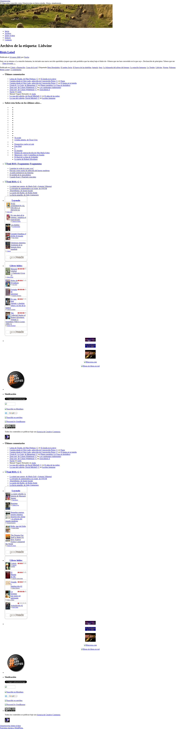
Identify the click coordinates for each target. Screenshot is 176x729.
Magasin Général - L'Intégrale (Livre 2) (18, 272)
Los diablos (15, 225)
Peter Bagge (15, 500)
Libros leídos (16, 265)
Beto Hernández (53, 67)
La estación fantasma (138, 67)
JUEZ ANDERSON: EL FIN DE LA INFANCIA (18, 207)
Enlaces (8, 38)
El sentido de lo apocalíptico (20, 175)
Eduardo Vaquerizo (16, 295)
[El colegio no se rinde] (90, 347)
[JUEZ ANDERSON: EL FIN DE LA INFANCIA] (8, 208)
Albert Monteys (16, 588)
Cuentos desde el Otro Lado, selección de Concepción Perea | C (34, 81)
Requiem (14, 503)
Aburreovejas (5, 1)
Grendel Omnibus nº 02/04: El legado (18, 235)
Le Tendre (151, 67)
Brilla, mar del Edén (18, 526)
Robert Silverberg (11, 325)
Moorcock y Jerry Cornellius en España (29, 155)
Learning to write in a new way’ (22, 168)
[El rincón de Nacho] (90, 341)
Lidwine (159, 67)
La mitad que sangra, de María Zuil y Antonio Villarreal (31, 186)
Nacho (26, 57)
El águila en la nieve (48, 79)
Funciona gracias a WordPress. (11, 728)
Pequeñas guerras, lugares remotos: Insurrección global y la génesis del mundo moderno (15, 516)
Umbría (13, 563)
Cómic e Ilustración (17, 67)
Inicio (7, 31)
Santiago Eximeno (13, 566)
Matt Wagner (15, 237)
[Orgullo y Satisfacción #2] (8, 584)
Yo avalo (17, 138)
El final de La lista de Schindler (26, 157)
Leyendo (16, 200)
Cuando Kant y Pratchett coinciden (23, 177)
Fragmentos (36, 163)
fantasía (95, 67)
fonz (100, 67)
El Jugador (18, 151)
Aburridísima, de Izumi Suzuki (21, 191)
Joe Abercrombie (16, 226)
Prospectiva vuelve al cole (24, 144)
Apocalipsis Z (44, 90)
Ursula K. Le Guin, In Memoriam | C (24, 85)
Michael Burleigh (11, 522)
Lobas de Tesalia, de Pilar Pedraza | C (24, 79)
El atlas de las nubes (52, 96)
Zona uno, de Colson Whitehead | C (23, 87)
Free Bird (18, 146)
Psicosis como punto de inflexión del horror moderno (30, 171)
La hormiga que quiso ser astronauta (16, 595)
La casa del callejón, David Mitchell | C (24, 98)
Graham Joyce (15, 505)
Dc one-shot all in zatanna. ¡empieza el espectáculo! (18, 217)
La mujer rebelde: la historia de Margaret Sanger (18, 496)
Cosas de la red (31, 67)
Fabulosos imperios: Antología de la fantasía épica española (18, 246)
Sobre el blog (10, 36)
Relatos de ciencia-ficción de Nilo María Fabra (32, 153)
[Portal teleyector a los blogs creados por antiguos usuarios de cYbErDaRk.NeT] (90, 358)
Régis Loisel (7, 52)
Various (9, 251)
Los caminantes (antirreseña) (50, 87)
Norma (165, 67)
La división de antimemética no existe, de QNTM (28, 188)
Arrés (19, 92)
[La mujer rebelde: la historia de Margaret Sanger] (8, 500)
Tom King (14, 284)
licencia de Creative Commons (48, 432)
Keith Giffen (15, 607)
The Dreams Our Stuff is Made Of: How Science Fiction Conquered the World (15, 539)
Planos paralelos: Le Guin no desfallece (55, 85)
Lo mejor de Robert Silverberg (25, 159)
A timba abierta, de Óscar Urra (25, 140)
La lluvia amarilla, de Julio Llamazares (24, 195)
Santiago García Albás (17, 578)
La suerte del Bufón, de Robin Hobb (23, 193)
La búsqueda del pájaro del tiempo (116, 67)
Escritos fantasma (48, 98)
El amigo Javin (66, 67)
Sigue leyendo (9, 63)
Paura (63, 81)
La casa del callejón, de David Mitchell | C (26, 96)
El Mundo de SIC (13, 574)
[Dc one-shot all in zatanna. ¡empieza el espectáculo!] (8, 220)
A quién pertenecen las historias (21, 173)
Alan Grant (9, 211)
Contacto (8, 40)
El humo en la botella (69, 83)
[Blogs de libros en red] (90, 366)
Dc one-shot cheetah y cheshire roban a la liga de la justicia (15, 303)
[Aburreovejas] (14, 409)
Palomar (172, 67)
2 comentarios (16, 70)
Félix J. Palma (10, 599)
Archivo (8, 33)
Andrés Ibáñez (15, 528)
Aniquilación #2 (17, 606)
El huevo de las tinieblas (82, 67)
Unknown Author (16, 221)
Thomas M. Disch (11, 545)
